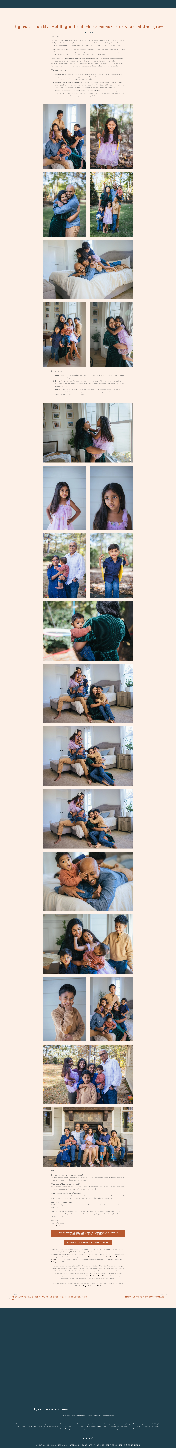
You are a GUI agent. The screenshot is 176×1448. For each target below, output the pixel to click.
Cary (128, 1424)
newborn (25, 1426)
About (28, 3)
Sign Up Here (56, 1225)
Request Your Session (157, 4)
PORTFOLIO (73, 1445)
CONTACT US (111, 1445)
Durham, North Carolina (72, 1252)
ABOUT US (41, 1445)
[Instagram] (92, 1438)
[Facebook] (86, 1438)
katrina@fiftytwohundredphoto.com (101, 1416)
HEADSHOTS (86, 1445)
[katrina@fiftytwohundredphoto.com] (89, 1438)
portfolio (11, 3)
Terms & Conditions (129, 1445)
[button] (22, 1339)
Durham (106, 1424)
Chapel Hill (121, 1424)
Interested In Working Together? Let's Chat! (88, 1242)
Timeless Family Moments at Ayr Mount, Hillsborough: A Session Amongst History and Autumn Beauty (88, 1233)
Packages (21, 3)
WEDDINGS (99, 1445)
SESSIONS (51, 1445)
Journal (35, 3)
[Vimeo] (84, 1438)
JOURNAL (62, 1445)
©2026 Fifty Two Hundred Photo (74, 1416)
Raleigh (113, 1424)
